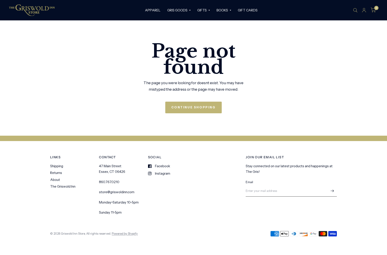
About (55, 180)
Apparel (153, 10)
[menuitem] (153, 10)
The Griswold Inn (62, 186)
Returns (56, 173)
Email (249, 182)
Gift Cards (248, 10)
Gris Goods (177, 10)
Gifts (202, 10)
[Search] (355, 10)
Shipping (56, 166)
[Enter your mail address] (332, 191)
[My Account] (364, 10)
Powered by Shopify (125, 233)
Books (222, 10)
